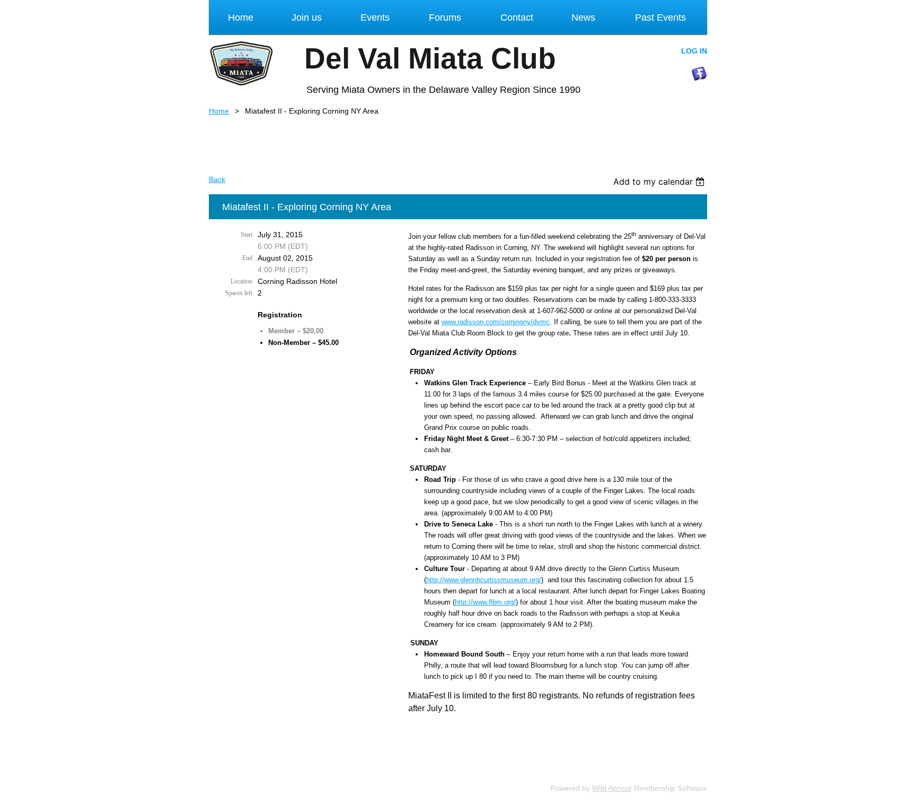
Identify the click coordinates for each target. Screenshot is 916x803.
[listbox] (660, 181)
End (247, 258)
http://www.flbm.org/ (485, 602)
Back (217, 179)
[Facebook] (699, 74)
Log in (694, 51)
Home (219, 111)
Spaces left (238, 293)
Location (241, 281)
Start (246, 234)
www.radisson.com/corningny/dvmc (496, 322)
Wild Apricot (611, 788)
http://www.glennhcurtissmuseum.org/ (483, 580)
